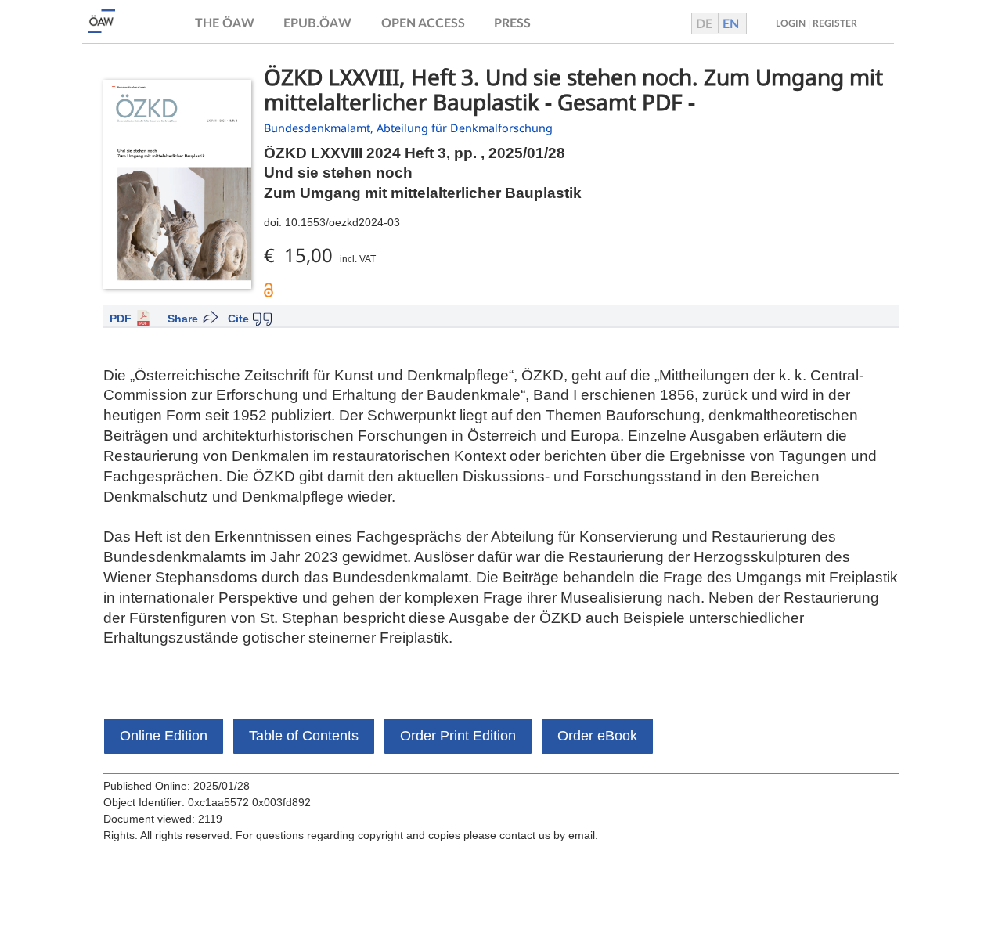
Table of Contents (304, 736)
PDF (121, 318)
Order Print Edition (458, 736)
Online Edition (163, 736)
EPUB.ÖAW (317, 23)
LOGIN (791, 23)
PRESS (512, 23)
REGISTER (835, 23)
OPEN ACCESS (423, 23)
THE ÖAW (224, 23)
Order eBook (597, 736)
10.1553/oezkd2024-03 (342, 222)
